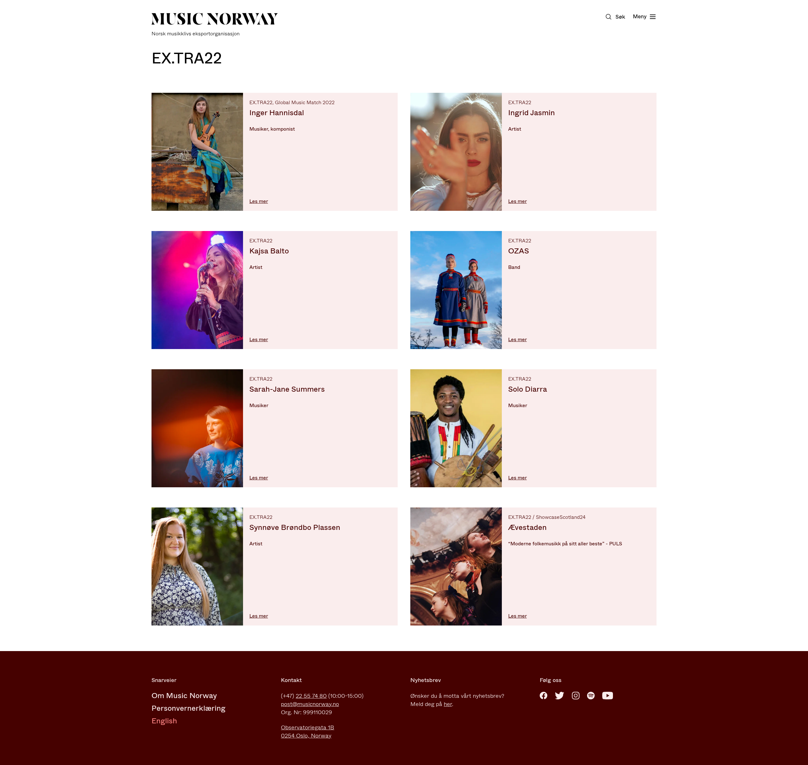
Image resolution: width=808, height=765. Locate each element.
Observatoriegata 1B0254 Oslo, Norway (307, 731)
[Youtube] (607, 695)
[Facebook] (543, 695)
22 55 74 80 (311, 696)
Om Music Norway (184, 695)
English (164, 720)
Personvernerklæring (188, 708)
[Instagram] (575, 695)
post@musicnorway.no (310, 704)
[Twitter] (559, 695)
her (448, 704)
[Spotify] (591, 695)
